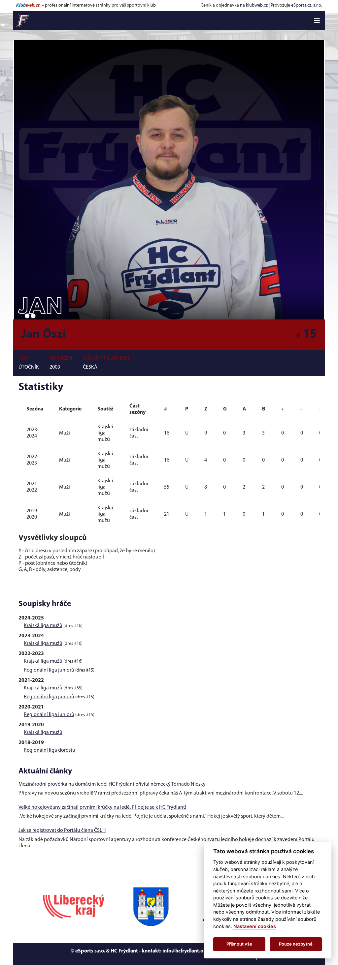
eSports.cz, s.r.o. (306, 5)
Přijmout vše (239, 944)
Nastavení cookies (254, 926)
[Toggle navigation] (317, 20)
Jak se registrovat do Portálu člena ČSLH (62, 830)
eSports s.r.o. (90, 951)
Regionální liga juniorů (49, 670)
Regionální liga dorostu (49, 750)
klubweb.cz (257, 5)
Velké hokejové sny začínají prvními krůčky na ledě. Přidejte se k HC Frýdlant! (102, 807)
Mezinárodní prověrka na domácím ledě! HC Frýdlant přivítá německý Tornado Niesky (112, 784)
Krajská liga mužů (43, 625)
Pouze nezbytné (296, 944)
